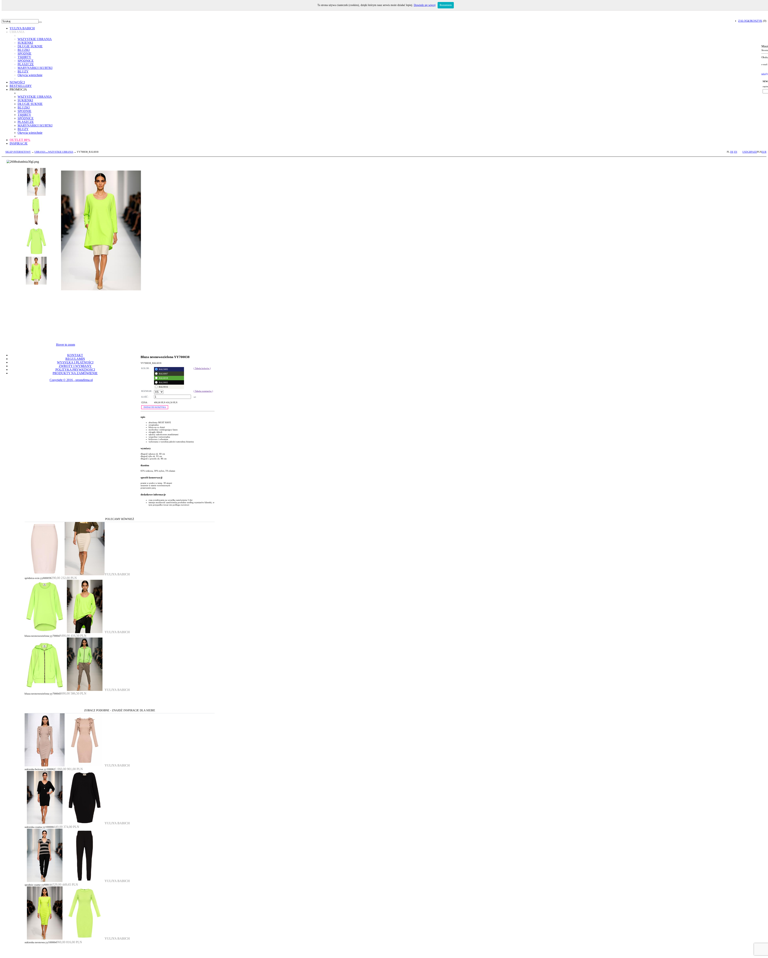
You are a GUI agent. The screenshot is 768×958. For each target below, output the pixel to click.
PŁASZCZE (26, 64)
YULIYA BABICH (22, 28)
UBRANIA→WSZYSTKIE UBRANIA (53, 152)
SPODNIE (24, 53)
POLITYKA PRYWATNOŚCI (75, 369)
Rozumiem (446, 5)
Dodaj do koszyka (155, 407)
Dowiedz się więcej (425, 5)
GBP (749, 152)
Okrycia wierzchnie (30, 75)
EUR (764, 152)
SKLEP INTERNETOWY (18, 152)
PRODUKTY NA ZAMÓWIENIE (75, 373)
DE (731, 152)
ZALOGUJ (744, 20)
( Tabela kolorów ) (202, 368)
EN (735, 152)
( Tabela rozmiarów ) (203, 391)
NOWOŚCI (17, 82)
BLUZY (23, 71)
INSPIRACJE (19, 143)
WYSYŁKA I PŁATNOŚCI (75, 362)
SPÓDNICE (26, 60)
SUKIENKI (25, 42)
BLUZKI (24, 50)
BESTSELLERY (21, 86)
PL (728, 152)
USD (744, 152)
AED (754, 152)
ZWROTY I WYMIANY (75, 366)
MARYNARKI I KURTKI (35, 68)
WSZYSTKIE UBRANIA (35, 39)
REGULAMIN (75, 358)
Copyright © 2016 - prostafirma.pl (71, 380)
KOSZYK (756, 20)
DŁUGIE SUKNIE (30, 46)
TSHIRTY (24, 57)
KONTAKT (75, 355)
